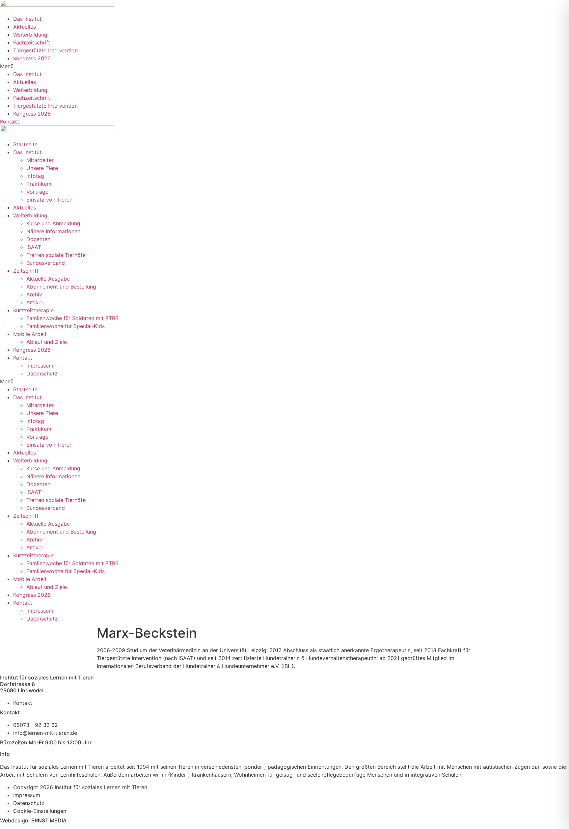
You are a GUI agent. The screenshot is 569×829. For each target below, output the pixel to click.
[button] (284, 66)
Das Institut (27, 18)
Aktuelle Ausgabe (48, 278)
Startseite (25, 144)
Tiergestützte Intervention (45, 50)
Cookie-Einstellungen (39, 811)
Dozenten (38, 239)
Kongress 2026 (32, 58)
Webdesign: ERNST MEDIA (33, 820)
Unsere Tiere (42, 168)
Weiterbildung (30, 34)
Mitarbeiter (40, 160)
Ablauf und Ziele (46, 342)
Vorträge (37, 191)
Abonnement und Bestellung (61, 286)
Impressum (39, 365)
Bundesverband (45, 263)
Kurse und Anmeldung (53, 223)
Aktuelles (24, 26)
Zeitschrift (26, 270)
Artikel (34, 302)
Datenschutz (42, 373)
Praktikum (38, 183)
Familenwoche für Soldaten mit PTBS (72, 318)
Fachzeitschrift (31, 42)
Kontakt (22, 357)
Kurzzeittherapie (33, 310)
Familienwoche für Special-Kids (65, 326)
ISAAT (33, 247)
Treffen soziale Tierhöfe (56, 255)
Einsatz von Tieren (49, 199)
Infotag (35, 176)
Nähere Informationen (53, 231)
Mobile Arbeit (30, 334)
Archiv (34, 294)
